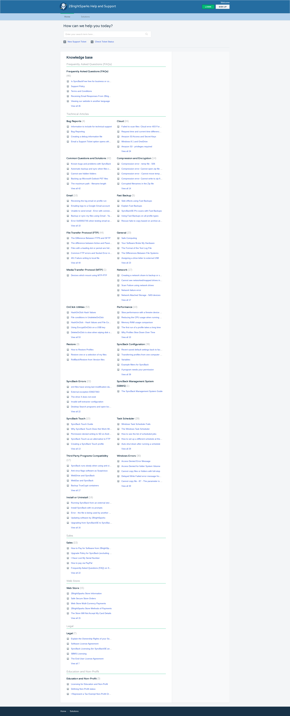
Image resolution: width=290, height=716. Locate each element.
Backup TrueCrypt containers (85, 485)
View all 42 (76, 188)
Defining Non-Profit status (83, 689)
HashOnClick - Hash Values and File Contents (93, 322)
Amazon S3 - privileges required (136, 146)
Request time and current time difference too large (145, 131)
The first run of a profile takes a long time (141, 327)
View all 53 (76, 337)
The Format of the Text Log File (136, 248)
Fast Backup (125, 195)
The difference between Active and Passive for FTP (95, 243)
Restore (72, 344)
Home (67, 16)
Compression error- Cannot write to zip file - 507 (144, 178)
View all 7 (75, 663)
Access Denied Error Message (135, 461)
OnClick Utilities (77, 307)
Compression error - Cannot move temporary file (144, 173)
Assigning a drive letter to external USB (140, 258)
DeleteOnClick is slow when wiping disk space (93, 332)
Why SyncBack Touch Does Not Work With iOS (93, 429)
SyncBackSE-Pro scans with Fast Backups (141, 211)
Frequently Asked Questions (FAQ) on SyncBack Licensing (99, 568)
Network (124, 269)
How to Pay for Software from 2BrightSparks (92, 548)
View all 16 (76, 528)
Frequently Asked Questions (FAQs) (89, 64)
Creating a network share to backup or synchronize (145, 275)
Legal (69, 626)
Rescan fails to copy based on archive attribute (143, 221)
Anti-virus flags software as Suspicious (89, 470)
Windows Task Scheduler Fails (135, 424)
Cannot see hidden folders (83, 173)
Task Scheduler (128, 418)
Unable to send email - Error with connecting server (95, 211)
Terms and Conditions (81, 91)
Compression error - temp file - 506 (138, 164)
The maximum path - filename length (88, 183)
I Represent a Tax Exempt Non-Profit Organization (95, 694)
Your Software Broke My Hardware (138, 243)
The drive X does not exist (83, 397)
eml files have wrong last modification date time (93, 387)
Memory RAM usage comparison (137, 322)
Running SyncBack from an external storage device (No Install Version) (105, 503)
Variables (125, 359)
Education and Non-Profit (82, 671)
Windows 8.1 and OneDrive (134, 141)
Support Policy (78, 86)
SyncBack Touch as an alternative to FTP (90, 439)
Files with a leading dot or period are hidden (92, 248)
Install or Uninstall (79, 497)
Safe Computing (129, 238)
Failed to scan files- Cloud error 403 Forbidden (143, 126)
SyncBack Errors (78, 381)
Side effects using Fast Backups (136, 201)
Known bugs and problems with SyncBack (91, 164)
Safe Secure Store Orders (83, 598)
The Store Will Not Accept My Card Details (91, 613)
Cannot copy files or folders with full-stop (140, 471)
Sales (69, 535)
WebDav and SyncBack (82, 480)
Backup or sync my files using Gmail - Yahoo (92, 216)
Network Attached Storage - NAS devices (140, 295)
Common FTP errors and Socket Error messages (94, 253)
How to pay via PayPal (81, 563)
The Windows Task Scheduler (135, 429)
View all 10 (76, 226)
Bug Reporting (78, 131)
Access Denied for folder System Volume (140, 466)
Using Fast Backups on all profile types (139, 216)
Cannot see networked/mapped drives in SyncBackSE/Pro (149, 280)
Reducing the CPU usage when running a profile (144, 317)
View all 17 (126, 300)
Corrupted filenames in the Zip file (137, 183)
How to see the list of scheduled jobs (138, 434)
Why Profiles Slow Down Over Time (138, 332)
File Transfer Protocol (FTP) (84, 232)
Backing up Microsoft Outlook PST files (89, 178)
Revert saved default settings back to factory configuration (149, 349)
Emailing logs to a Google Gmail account (90, 206)
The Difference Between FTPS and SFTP (90, 238)
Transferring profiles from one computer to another (145, 354)
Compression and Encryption (136, 158)
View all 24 (126, 151)
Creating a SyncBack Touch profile (87, 444)
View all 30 (126, 486)
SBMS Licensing (79, 653)
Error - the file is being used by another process (93, 513)
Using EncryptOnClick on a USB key (88, 327)
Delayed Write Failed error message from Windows (145, 476)
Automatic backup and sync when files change (93, 169)
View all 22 (76, 411)
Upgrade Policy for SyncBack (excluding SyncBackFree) (97, 553)
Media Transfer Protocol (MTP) (86, 269)
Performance (127, 307)
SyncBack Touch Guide (82, 424)
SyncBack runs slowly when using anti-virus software (96, 465)
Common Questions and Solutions (88, 158)
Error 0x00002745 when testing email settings (93, 221)
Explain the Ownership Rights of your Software (93, 638)
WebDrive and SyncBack (83, 475)
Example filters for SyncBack (135, 364)
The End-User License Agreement (87, 658)
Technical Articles (77, 114)
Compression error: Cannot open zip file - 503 (143, 169)
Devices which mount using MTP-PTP (89, 275)
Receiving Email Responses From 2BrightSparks (94, 96)
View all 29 (126, 449)
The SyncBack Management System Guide (142, 391)
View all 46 (76, 106)
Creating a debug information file (86, 136)
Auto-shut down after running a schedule (140, 444)
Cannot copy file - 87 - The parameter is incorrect (145, 481)
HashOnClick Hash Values (83, 312)
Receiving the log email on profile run (88, 201)
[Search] (146, 34)
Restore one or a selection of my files (88, 354)
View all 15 (76, 618)
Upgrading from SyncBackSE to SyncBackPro (92, 523)
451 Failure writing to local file (85, 258)
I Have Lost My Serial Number (85, 558)
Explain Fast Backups (131, 206)
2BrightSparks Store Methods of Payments (91, 608)
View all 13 (76, 449)
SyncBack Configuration (133, 344)
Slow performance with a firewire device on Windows (146, 312)
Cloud (122, 121)
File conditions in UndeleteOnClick (87, 317)
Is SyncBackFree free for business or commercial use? (97, 81)
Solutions (85, 16)
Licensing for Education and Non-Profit (89, 684)
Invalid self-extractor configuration (87, 401)
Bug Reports (75, 121)
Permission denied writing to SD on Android (91, 434)
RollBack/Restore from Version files (88, 359)
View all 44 (76, 263)
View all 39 (126, 374)
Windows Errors (128, 455)
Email (71, 195)
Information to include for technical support (91, 126)
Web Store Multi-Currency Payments (88, 603)
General (123, 232)
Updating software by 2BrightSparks (88, 518)
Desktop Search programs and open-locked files (94, 406)
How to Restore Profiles (82, 349)
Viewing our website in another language (90, 101)
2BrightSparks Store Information (86, 593)
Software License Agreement (84, 643)
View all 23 (126, 263)
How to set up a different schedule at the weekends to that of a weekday (155, 439)
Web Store (73, 581)
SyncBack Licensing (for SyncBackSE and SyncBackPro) (98, 648)
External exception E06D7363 (85, 392)
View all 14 (126, 188)
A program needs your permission (137, 369)
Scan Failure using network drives (137, 285)
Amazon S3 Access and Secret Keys (138, 136)
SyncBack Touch (78, 418)
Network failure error (131, 290)
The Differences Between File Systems (139, 253)
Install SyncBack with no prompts (86, 508)
